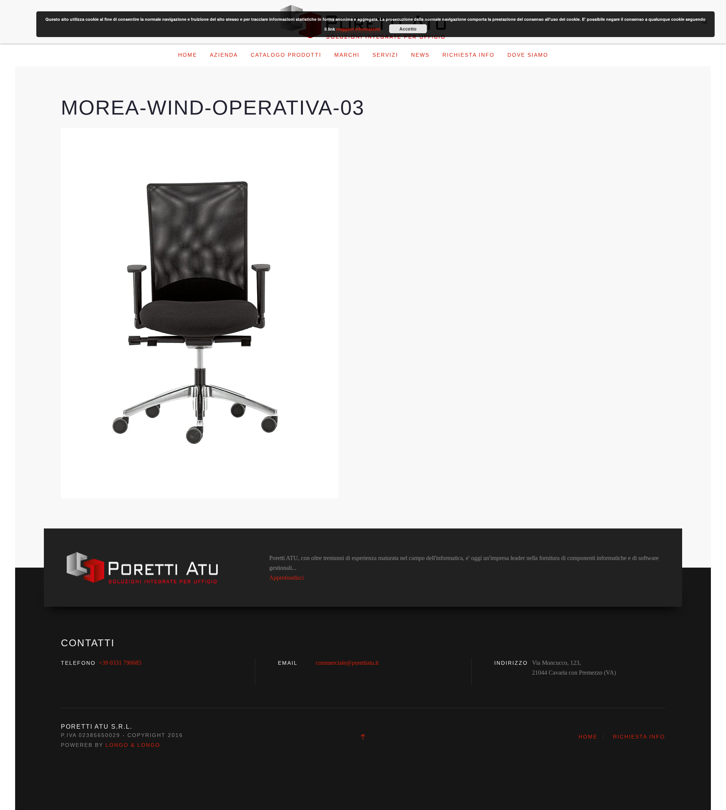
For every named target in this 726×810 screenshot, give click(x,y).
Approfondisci (286, 577)
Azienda (224, 55)
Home (187, 55)
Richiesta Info (468, 55)
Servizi (385, 55)
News (420, 55)
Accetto (407, 28)
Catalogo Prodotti (286, 55)
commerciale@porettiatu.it (347, 662)
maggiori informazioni (358, 29)
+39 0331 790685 (120, 662)
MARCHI (347, 55)
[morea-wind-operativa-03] (199, 312)
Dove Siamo (527, 55)
